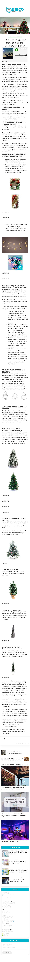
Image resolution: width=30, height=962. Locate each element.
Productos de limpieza (7, 917)
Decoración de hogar (15, 37)
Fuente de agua (6, 905)
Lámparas (4, 915)
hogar (3, 909)
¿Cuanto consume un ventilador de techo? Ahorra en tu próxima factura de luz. (13, 788)
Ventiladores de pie (7, 929)
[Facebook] (2, 739)
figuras (5, 726)
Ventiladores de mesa (7, 927)
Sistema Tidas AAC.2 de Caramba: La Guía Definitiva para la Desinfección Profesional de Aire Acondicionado (18, 870)
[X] (4, 739)
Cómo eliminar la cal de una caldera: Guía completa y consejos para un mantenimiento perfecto (13, 815)
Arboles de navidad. (17, 696)
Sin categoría (5, 923)
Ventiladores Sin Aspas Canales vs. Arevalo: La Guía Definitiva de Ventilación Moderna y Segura (18, 879)
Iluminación (5, 911)
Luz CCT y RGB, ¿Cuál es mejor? (9, 841)
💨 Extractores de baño (8, 895)
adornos (10, 726)
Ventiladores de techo (7, 931)
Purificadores (5, 919)
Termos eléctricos (6, 925)
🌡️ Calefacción (5, 893)
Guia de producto (6, 907)
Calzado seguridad (6, 897)
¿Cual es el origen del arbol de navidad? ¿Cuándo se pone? (15, 42)
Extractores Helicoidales (8, 903)
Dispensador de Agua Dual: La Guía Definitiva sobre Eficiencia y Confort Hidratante (18, 852)
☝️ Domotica (5, 933)
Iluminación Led (6, 913)
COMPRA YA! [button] (5, 212)
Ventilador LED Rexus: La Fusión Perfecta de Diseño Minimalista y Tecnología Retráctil (17, 861)
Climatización (5, 899)
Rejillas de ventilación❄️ (8, 921)
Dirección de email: (7, 944)
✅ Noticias (5, 935)
